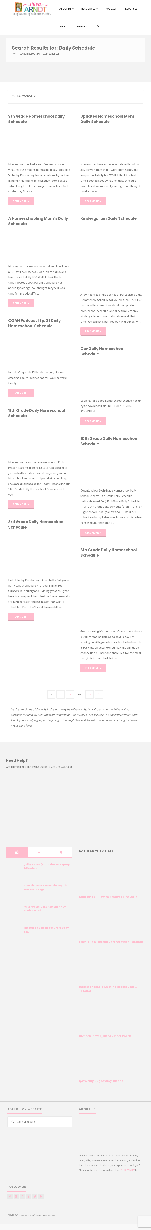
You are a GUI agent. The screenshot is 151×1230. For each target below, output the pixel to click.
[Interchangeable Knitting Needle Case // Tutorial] (112, 967)
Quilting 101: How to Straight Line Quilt (108, 897)
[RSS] (41, 1196)
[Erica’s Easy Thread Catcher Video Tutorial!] (112, 922)
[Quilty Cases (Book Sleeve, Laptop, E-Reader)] (13, 868)
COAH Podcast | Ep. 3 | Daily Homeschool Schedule (34, 323)
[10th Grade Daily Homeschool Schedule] (127, 467)
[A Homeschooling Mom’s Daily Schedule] (55, 245)
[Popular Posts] (39, 852)
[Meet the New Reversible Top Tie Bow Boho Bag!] (13, 890)
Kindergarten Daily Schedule (108, 218)
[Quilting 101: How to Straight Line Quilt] (112, 877)
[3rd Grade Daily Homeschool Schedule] (55, 554)
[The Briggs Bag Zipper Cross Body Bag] (13, 932)
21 (89, 694)
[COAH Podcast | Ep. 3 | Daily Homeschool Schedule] (54, 349)
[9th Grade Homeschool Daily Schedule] (55, 143)
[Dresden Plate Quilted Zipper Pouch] (112, 1016)
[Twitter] (34, 1196)
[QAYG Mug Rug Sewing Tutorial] (112, 1061)
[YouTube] (28, 1196)
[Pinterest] (22, 1196)
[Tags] (61, 852)
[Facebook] (10, 1196)
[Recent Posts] (17, 852)
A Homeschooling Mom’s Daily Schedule (38, 221)
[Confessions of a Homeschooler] (31, 9)
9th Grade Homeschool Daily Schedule (36, 119)
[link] (98, 27)
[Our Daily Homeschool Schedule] (127, 377)
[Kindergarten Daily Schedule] (127, 256)
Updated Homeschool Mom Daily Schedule (107, 119)
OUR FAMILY (128, 1170)
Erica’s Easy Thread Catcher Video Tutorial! (111, 942)
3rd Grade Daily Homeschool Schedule (36, 524)
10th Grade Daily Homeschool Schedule (109, 441)
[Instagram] (16, 1196)
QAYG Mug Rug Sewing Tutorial (101, 1081)
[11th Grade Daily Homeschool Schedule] (55, 439)
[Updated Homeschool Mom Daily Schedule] (127, 143)
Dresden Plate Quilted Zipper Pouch (105, 1036)
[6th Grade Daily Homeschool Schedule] (127, 593)
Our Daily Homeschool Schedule (102, 351)
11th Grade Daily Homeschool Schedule (36, 413)
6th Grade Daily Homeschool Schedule (108, 552)
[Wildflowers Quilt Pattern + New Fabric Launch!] (13, 911)
